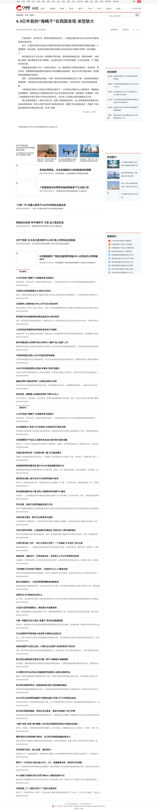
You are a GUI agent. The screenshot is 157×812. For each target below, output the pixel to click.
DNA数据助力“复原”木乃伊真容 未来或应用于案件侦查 (41, 427)
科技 (43, 1)
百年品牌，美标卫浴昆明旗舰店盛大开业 (34, 504)
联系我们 (70, 806)
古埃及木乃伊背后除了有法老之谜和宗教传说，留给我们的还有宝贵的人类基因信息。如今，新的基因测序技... (57, 431)
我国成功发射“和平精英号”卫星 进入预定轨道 (40, 222)
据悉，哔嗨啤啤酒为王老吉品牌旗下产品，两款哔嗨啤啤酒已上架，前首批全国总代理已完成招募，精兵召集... (57, 612)
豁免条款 (88, 806)
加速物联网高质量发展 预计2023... (123, 255)
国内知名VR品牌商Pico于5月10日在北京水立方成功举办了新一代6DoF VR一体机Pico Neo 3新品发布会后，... (58, 779)
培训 (68, 1)
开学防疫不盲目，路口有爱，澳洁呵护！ (34, 750)
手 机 (90, 9)
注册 (133, 1)
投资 (63, 1)
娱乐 (58, 1)
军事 (28, 1)
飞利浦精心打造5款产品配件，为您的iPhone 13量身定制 (42, 569)
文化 (73, 1)
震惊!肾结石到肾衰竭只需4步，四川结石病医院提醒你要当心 (43, 737)
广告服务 (64, 806)
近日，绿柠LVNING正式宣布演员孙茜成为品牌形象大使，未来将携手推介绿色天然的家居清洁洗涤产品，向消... (58, 637)
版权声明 (82, 806)
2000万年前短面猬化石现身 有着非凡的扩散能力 (38, 368)
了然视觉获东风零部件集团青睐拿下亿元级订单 (64, 187)
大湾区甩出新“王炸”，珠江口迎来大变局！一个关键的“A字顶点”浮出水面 (49, 543)
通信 (110, 84)
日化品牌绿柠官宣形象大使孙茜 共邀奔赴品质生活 (38, 633)
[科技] (23, 8)
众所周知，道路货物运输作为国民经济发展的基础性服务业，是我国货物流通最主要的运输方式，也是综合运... (57, 663)
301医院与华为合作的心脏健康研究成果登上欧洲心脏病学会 (43, 672)
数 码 (80, 9)
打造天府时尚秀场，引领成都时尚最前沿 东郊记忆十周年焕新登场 (45, 530)
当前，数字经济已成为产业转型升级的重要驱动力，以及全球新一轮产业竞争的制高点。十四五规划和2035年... (58, 650)
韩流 (96, 1)
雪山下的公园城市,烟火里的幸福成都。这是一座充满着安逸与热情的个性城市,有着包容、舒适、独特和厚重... (57, 534)
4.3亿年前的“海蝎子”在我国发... (122, 241)
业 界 (42, 9)
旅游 (48, 1)
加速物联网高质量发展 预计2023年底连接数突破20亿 (40, 466)
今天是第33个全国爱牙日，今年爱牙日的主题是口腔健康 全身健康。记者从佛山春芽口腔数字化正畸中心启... (57, 521)
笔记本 (108, 9)
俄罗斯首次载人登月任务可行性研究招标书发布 (37, 478)
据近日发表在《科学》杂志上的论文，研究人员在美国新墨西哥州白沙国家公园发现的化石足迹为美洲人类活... (57, 308)
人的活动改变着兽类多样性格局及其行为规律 (36, 329)
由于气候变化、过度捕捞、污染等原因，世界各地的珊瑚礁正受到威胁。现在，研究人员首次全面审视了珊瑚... (57, 398)
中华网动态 (101, 806)
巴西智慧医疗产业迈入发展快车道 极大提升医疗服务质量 (41, 440)
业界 (110, 92)
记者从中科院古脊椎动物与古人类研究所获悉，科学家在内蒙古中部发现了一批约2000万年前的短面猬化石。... (58, 372)
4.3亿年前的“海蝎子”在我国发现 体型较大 (35, 278)
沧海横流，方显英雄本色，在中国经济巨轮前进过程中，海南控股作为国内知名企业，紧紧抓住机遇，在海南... (57, 560)
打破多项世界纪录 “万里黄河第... (122, 251)
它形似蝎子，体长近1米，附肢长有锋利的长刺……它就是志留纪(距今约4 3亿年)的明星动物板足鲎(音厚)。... (57, 282)
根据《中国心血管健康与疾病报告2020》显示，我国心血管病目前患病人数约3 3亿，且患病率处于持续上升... (57, 676)
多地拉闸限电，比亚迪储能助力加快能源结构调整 (65, 170)
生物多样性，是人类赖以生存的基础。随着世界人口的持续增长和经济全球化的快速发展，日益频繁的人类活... (57, 334)
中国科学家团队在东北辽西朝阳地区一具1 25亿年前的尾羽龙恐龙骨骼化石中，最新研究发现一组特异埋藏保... (57, 359)
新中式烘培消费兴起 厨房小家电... (123, 269)
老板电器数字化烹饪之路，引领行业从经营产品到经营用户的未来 (45, 646)
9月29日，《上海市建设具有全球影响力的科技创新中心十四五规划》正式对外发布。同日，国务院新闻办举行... (58, 495)
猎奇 (32, 15)
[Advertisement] (52, 138)
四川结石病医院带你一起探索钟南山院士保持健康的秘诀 (41, 685)
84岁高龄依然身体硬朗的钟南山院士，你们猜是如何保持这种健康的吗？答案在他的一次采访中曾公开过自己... (58, 689)
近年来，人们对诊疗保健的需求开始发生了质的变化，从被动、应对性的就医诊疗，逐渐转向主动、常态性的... (57, 444)
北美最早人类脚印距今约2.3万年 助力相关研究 (37, 304)
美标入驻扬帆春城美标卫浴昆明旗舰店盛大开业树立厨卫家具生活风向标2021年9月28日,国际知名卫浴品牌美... (58, 508)
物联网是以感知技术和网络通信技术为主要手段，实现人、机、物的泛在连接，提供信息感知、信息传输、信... (57, 470)
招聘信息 (76, 806)
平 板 (99, 9)
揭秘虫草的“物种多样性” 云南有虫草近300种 (36, 381)
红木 (91, 1)
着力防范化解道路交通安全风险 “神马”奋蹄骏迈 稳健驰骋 (42, 659)
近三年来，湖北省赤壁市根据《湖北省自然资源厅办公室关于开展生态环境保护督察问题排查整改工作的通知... (57, 599)
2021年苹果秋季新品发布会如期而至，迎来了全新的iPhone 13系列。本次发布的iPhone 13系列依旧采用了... (57, 573)
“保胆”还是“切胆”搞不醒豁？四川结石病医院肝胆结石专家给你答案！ (47, 724)
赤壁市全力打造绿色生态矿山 (29, 595)
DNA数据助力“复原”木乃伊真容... (122, 244)
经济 (53, 1)
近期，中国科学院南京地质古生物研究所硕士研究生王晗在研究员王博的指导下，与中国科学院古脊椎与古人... (57, 295)
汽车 (33, 1)
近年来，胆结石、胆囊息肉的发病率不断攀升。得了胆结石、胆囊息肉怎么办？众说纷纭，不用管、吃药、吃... (57, 728)
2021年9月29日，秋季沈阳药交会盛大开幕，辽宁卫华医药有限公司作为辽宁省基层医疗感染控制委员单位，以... (58, 702)
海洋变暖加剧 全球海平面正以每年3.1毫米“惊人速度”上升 (42, 342)
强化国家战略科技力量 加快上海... (123, 262)
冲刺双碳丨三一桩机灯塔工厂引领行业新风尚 (36, 788)
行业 (110, 99)
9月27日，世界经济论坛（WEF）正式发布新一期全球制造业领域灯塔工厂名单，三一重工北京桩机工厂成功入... (58, 792)
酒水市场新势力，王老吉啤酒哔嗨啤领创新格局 (37, 582)
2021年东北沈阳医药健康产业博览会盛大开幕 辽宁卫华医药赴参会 (46, 698)
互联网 (52, 9)
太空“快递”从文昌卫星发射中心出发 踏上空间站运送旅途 (45, 240)
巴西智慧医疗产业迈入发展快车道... (123, 248)
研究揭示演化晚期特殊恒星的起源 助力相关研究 (37, 316)
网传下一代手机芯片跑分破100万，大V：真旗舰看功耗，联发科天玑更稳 (49, 762)
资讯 (23, 1)
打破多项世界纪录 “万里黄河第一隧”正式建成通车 (38, 453)
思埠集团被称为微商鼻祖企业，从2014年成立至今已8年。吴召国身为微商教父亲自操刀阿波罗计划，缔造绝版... (58, 586)
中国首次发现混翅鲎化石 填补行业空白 (33, 291)
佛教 (86, 1)
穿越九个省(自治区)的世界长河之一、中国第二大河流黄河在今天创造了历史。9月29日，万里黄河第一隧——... (58, 457)
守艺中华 (80, 1)
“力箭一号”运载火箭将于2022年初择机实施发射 (41, 205)
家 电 (62, 9)
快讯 (110, 76)
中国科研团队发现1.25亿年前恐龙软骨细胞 (35, 355)
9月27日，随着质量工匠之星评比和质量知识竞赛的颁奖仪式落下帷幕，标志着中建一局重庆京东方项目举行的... (58, 625)
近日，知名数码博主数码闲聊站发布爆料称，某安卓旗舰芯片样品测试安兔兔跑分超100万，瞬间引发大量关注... (58, 766)
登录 (139, 1)
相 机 (118, 9)
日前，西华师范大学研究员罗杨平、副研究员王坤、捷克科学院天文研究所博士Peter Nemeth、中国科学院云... (58, 321)
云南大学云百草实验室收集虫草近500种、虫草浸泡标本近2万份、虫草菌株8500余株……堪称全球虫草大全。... (58, 385)
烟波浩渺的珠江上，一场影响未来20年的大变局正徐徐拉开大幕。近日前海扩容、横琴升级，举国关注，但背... (58, 547)
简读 (101, 1)
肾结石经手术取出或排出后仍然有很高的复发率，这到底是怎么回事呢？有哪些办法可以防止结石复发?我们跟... (58, 715)
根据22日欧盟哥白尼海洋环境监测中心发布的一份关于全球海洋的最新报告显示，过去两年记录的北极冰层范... (58, 346)
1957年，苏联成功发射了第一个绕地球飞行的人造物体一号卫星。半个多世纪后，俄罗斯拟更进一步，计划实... (58, 482)
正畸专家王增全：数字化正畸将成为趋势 (34, 517)
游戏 (38, 1)
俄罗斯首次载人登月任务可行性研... (123, 258)
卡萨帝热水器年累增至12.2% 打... (123, 272)
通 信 (71, 9)
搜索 (137, 15)
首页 (18, 1)
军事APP (108, 1)
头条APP (116, 1)
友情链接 (95, 806)
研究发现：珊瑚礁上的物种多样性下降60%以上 (37, 394)
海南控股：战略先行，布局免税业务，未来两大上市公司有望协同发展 (47, 556)
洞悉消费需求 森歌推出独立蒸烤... (123, 265)
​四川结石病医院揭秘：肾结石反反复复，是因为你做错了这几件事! (46, 711)
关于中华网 (58, 806)
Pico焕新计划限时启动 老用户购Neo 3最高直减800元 (40, 775)
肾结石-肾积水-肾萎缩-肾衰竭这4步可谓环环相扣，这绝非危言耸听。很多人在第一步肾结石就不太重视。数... (57, 741)
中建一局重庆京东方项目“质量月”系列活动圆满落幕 (39, 620)
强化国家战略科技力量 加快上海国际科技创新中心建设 (40, 491)
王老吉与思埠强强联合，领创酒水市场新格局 (36, 607)
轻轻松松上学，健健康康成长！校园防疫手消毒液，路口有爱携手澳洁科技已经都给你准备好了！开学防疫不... (57, 754)
